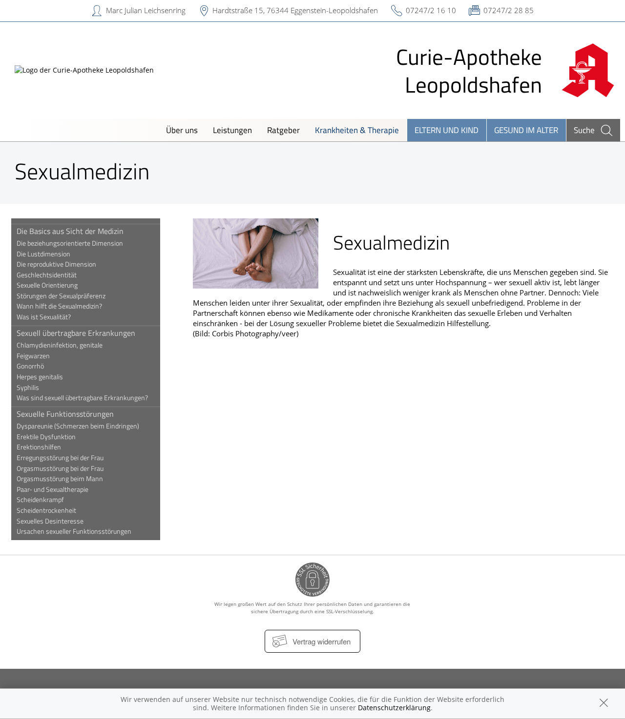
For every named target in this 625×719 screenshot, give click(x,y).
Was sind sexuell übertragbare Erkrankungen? (82, 398)
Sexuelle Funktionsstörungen (65, 414)
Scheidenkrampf (40, 500)
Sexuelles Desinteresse (50, 521)
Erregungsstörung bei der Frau (60, 458)
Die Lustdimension (43, 254)
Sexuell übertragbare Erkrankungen (76, 333)
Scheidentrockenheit (46, 510)
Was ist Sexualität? (44, 317)
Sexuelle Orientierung (47, 285)
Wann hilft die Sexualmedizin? (59, 306)
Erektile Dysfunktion (46, 437)
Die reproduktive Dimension (56, 264)
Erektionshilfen (39, 447)
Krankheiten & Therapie (357, 129)
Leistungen (232, 129)
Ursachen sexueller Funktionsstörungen (74, 531)
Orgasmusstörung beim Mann (60, 479)
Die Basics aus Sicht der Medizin (70, 231)
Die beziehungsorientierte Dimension (70, 243)
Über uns (182, 129)
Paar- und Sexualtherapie (52, 489)
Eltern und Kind (447, 129)
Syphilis (28, 387)
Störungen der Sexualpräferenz (61, 296)
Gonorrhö (30, 366)
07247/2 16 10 (431, 10)
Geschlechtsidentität (47, 275)
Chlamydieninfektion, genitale (60, 345)
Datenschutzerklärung (394, 707)
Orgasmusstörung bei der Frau (60, 468)
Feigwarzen (33, 356)
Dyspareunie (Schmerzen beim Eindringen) (78, 426)
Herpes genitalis (40, 377)
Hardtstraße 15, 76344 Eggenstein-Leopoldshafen (295, 10)
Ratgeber (283, 129)
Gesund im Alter (526, 129)
